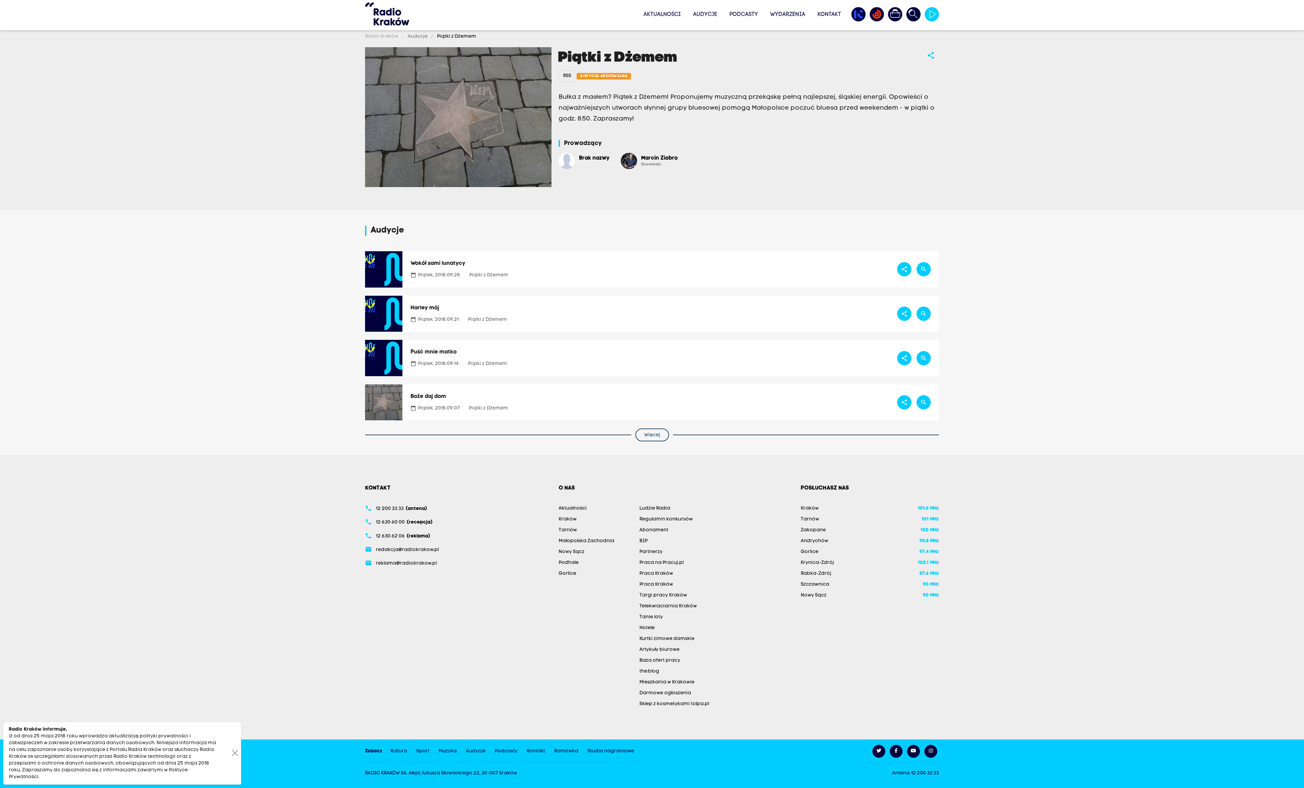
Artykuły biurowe (659, 649)
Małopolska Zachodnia (586, 541)
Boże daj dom (428, 396)
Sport (423, 751)
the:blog (649, 671)
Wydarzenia (787, 14)
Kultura (399, 751)
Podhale (569, 562)
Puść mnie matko (434, 352)
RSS (567, 75)
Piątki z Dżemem (456, 36)
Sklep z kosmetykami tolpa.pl (674, 704)
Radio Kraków (382, 36)
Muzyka (448, 751)
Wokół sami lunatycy (438, 263)
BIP (643, 541)
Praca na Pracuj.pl (661, 562)
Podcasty (743, 14)
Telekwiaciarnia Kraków (668, 606)
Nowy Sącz (571, 551)
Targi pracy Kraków (663, 595)
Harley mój (425, 308)
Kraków (568, 519)
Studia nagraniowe (610, 751)
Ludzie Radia (654, 508)
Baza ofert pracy (659, 660)
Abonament (653, 530)
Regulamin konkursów (666, 519)
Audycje (705, 14)
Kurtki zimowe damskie (666, 638)
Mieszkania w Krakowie (666, 682)
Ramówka (566, 751)
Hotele (647, 627)
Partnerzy (651, 551)
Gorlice (567, 573)
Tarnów (568, 530)
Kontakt (829, 14)
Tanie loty (651, 617)
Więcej (652, 435)
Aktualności (662, 14)
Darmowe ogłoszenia (665, 693)
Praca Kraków (656, 573)
